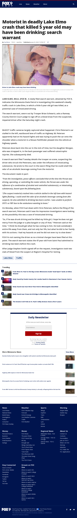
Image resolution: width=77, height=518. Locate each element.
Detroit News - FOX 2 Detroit (47, 442)
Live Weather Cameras (28, 417)
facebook (66, 509)
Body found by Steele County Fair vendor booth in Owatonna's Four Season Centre (42, 279)
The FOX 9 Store (27, 460)
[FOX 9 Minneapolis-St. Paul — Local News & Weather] (8, 4)
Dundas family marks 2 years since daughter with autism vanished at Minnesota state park (29, 356)
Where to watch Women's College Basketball (27, 490)
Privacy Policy (40, 342)
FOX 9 (13, 42)
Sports (43, 408)
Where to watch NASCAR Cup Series (27, 479)
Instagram (5, 477)
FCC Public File (64, 449)
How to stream (6, 468)
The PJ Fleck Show (27, 447)
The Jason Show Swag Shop (28, 457)
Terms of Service (39, 344)
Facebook (5, 474)
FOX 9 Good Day (27, 438)
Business (5, 436)
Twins (42, 415)
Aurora (43, 426)
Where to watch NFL (28, 470)
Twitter (4, 479)
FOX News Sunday (7, 424)
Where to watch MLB (28, 476)
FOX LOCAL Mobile (8, 470)
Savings (4, 443)
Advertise (63, 447)
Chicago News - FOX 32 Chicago (48, 438)
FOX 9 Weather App (27, 410)
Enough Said (25, 443)
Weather (25, 408)
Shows (24, 431)
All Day (24, 440)
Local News (5, 410)
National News (6, 413)
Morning (63, 408)
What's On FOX (64, 443)
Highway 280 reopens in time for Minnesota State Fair (18, 373)
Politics (4, 419)
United (43, 424)
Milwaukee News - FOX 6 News (48, 434)
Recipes (62, 415)
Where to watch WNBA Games (29, 495)
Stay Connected (9, 465)
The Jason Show (26, 436)
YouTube (5, 483)
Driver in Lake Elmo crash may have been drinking (19, 87)
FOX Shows (25, 434)
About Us (64, 431)
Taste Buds (25, 452)
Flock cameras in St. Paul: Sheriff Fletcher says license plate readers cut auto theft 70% (28, 364)
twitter (70, 509)
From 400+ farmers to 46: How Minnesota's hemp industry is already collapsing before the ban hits (31, 389)
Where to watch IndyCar (29, 482)
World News (6, 415)
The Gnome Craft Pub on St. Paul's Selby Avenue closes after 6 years (37, 302)
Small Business (6, 440)
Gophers (43, 413)
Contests (62, 436)
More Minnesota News (11, 352)
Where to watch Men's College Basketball (28, 485)
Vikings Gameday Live (28, 445)
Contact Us (63, 434)
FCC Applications (65, 452)
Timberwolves (45, 419)
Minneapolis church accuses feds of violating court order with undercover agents (26, 381)
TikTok (4, 481)
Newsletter (5, 472)
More (45, 4)
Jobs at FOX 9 (64, 440)
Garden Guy (63, 413)
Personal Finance (7, 434)
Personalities (64, 438)
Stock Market (6, 438)
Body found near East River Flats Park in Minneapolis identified (35, 287)
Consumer (5, 422)
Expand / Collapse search (73, 4)
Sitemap (62, 445)
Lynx (42, 422)
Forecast (24, 413)
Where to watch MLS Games (28, 499)
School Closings (26, 415)
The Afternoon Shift (28, 454)
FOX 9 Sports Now (27, 449)
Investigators (6, 417)
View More (70, 352)
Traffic (19, 258)
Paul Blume (7, 42)
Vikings (43, 410)
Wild (42, 417)
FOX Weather (26, 422)
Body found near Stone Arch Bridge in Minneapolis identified (34, 294)
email (73, 509)
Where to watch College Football (29, 473)
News (4, 408)
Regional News (47, 431)
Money (5, 431)
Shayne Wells (64, 410)
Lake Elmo (19, 42)
